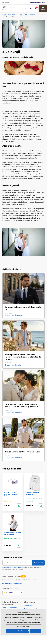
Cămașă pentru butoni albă (32, 494)
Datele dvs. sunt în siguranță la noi (14, 567)
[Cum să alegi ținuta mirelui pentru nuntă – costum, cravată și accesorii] (23, 385)
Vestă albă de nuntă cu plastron (12, 534)
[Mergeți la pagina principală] (9, 8)
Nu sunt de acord (23, 626)
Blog (20, 15)
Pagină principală (8, 15)
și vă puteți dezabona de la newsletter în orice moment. (22, 568)
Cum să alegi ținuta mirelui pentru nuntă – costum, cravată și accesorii (21, 405)
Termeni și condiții (9, 608)
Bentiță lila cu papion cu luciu (10, 494)
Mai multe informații (32, 622)
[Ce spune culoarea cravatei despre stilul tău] (23, 288)
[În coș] (19, 506)
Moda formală (30, 15)
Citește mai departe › (13, 315)
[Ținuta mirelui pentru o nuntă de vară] (23, 433)
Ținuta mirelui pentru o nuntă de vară (22, 452)
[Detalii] (40, 506)
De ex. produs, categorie (18, 25)
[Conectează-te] (30, 8)
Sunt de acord (23, 631)
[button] (25, 8)
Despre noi (28, 605)
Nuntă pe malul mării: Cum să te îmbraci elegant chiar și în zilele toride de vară (23, 356)
